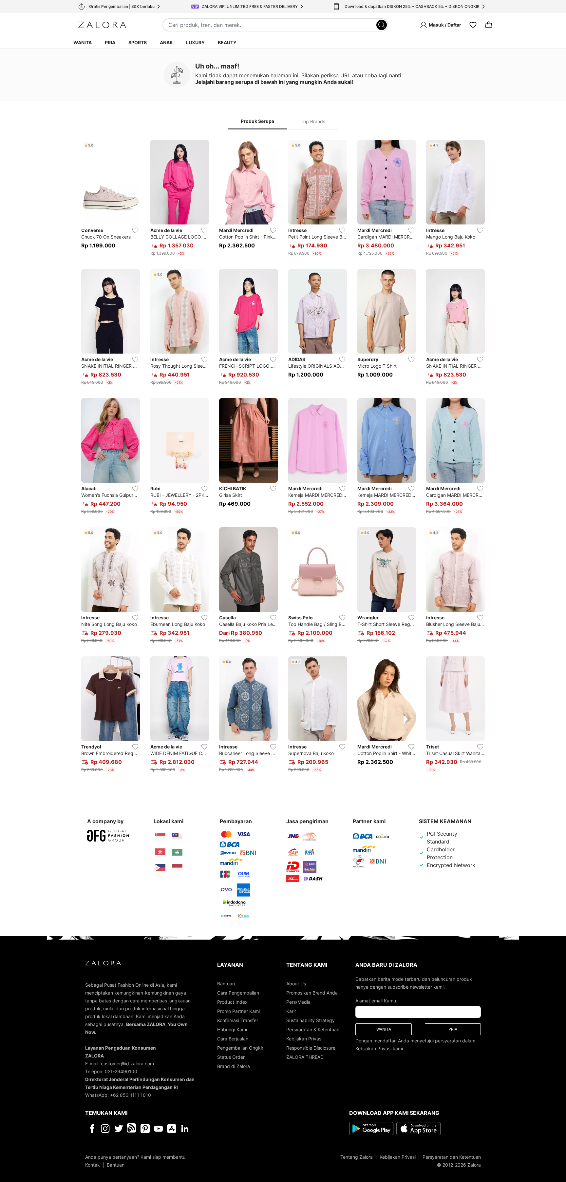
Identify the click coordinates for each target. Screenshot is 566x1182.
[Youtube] (158, 1128)
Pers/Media (298, 1002)
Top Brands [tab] (313, 121)
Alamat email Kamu (375, 1000)
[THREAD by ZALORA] (132, 1128)
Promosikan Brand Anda (312, 993)
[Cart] (489, 25)
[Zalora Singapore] (160, 836)
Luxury (195, 42)
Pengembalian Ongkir (240, 1048)
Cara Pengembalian (238, 993)
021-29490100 (121, 1071)
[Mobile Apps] (171, 1128)
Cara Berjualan (232, 1038)
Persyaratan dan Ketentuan (452, 1157)
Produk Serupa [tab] (257, 121)
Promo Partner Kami (238, 1011)
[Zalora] (102, 25)
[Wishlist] (473, 25)
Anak (166, 42)
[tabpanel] (283, 457)
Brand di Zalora (233, 1066)
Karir (291, 1011)
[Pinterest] (145, 1128)
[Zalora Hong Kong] (160, 852)
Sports (137, 42)
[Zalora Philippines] (160, 867)
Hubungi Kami (232, 1029)
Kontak (92, 1165)
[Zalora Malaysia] (177, 836)
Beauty (227, 42)
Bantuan (226, 983)
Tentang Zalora (356, 1157)
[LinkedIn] (185, 1128)
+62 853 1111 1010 (130, 1095)
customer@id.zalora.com (127, 1063)
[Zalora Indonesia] (177, 867)
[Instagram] (105, 1128)
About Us (296, 983)
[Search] (381, 25)
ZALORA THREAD (305, 1057)
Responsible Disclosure (310, 1048)
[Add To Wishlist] (135, 230)
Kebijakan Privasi (304, 1038)
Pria (110, 42)
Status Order (231, 1057)
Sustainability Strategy (310, 1020)
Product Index (232, 1002)
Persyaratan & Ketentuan (312, 1029)
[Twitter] (118, 1128)
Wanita (82, 42)
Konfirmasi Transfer (237, 1020)
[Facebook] (92, 1128)
